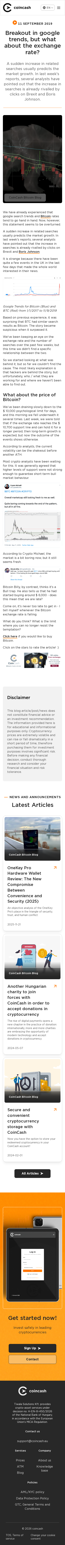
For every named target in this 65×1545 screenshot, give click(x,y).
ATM (20, 1466)
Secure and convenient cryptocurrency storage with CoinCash (23, 1120)
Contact (32, 1359)
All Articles (30, 1173)
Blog (20, 1472)
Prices (20, 1460)
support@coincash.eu (32, 1441)
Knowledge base (44, 1468)
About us (44, 1460)
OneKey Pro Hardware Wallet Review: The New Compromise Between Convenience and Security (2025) (24, 884)
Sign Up (30, 1348)
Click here (10, 636)
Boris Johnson (29, 251)
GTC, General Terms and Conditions (32, 1506)
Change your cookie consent (43, 1537)
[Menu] (59, 8)
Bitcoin (46, 216)
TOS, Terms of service (14, 1537)
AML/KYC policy (32, 1492)
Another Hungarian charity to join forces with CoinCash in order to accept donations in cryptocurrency (28, 1000)
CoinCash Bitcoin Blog (25, 197)
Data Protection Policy (32, 1498)
